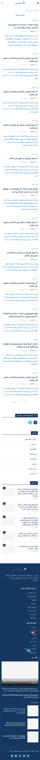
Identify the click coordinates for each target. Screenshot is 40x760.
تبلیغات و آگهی (31, 607)
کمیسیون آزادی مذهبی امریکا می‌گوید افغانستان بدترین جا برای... (14, 724)
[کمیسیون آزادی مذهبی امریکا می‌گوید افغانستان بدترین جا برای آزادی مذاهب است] (8, 508)
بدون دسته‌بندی (30, 439)
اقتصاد (34, 634)
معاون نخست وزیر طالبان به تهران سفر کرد (28, 547)
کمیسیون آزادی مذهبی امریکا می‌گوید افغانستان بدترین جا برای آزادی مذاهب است (28, 507)
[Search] (2, 3)
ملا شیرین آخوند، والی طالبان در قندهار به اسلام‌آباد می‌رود (28, 534)
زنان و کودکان (32, 652)
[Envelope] (11, 755)
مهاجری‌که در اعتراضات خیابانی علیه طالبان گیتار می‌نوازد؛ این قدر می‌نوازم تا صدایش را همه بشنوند (27, 492)
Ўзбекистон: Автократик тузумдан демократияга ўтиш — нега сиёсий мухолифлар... (14, 710)
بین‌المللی (32, 454)
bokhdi (32, 31)
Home (36, 10)
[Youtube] (16, 755)
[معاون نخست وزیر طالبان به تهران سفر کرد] (8, 549)
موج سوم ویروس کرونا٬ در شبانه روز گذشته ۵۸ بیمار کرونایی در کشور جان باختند (20, 315)
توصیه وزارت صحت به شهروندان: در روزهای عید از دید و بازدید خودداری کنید (20, 190)
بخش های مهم (31, 623)
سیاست (33, 627)
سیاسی (33, 444)
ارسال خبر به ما (31, 611)
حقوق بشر (33, 631)
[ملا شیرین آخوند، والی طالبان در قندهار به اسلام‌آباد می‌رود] (8, 536)
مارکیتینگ (33, 618)
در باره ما (33, 603)
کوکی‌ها (34, 600)
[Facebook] (35, 422)
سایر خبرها (32, 469)
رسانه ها (33, 473)
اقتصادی (33, 449)
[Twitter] (30, 422)
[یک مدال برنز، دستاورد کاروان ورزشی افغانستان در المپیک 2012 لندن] (20, 673)
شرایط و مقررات (31, 596)
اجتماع (34, 638)
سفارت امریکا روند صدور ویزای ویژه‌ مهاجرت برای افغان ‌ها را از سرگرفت (20, 345)
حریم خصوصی (32, 592)
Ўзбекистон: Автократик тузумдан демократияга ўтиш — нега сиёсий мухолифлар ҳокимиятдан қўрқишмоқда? (20, 689)
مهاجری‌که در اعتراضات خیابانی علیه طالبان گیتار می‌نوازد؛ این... (14, 737)
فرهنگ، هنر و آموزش (30, 649)
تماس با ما (33, 614)
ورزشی (34, 464)
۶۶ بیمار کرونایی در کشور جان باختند (23, 158)
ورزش (34, 645)
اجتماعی (33, 459)
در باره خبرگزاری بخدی (28, 588)
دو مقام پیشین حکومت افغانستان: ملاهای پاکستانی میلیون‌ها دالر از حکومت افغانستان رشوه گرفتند (28, 521)
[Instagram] (20, 755)
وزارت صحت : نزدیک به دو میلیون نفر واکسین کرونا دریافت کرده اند (23, 26)
